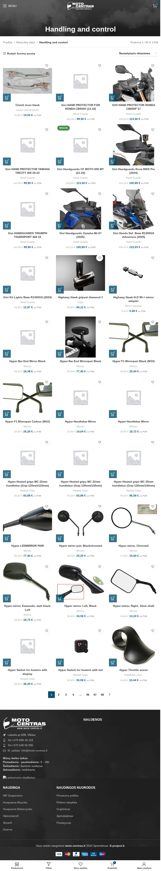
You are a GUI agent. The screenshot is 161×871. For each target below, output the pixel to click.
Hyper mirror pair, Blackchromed (80, 545)
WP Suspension (13, 795)
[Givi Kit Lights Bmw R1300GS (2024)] (27, 273)
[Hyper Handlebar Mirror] (80, 397)
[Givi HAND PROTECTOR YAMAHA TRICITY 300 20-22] (27, 144)
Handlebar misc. (133, 674)
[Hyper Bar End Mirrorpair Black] (80, 337)
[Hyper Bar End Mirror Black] (27, 337)
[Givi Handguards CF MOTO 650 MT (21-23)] (80, 144)
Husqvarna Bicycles (15, 802)
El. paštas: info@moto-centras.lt (27, 750)
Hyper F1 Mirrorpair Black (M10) (134, 361)
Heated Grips (27, 490)
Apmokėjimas (65, 816)
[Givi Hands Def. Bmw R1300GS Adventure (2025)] (133, 208)
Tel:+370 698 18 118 (20, 740)
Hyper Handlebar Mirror (80, 421)
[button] (7, 98)
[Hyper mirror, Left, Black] (80, 581)
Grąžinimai (63, 809)
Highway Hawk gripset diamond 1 (80, 297)
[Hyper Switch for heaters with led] (80, 645)
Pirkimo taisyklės (67, 802)
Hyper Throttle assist (134, 670)
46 (87, 694)
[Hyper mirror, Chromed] (133, 521)
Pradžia (7, 42)
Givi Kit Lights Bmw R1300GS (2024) (27, 297)
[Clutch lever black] (27, 81)
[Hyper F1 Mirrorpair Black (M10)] (133, 337)
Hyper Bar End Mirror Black (27, 361)
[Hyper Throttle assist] (133, 645)
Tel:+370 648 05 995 (20, 745)
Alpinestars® (11, 816)
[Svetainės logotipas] (80, 5)
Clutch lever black (28, 105)
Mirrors (27, 366)
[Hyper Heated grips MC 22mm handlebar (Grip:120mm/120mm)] (27, 457)
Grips (81, 302)
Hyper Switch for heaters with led (80, 670)
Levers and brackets (27, 110)
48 (102, 694)
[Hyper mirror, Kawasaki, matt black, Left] (27, 581)
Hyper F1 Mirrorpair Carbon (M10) (27, 421)
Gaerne (7, 829)
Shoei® (7, 822)
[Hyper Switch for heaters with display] (27, 645)
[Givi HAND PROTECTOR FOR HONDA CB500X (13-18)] (80, 81)
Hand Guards (80, 113)
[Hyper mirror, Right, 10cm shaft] (133, 581)
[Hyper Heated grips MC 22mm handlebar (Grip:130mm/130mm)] (80, 457)
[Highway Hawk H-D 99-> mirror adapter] (133, 273)
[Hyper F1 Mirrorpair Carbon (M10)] (27, 397)
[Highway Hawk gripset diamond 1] (80, 273)
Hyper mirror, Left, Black (80, 605)
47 (95, 694)
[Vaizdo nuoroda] (24, 723)
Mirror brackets (133, 306)
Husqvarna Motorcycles (17, 809)
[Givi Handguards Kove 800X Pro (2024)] (133, 144)
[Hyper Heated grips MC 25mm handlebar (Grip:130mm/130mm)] (133, 457)
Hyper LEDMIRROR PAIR (27, 545)
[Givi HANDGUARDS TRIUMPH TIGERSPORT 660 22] (27, 208)
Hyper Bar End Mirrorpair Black (80, 361)
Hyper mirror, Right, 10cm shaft (133, 605)
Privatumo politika (68, 795)
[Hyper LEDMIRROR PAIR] (27, 521)
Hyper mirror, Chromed (134, 545)
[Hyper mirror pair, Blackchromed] (80, 521)
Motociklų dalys (25, 42)
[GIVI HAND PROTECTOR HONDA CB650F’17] (133, 81)
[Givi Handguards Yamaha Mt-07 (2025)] (80, 208)
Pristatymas (64, 822)
